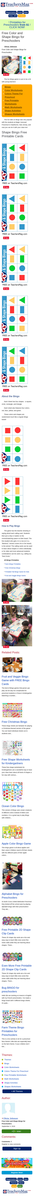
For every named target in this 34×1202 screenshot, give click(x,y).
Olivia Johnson (10, 1118)
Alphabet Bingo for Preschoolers (12, 895)
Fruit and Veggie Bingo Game (15, 576)
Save (7, 74)
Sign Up (17, 1148)
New (26, 1179)
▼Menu (22, 16)
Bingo (8, 87)
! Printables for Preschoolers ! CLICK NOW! (17, 25)
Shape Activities (13, 110)
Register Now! (17, 1173)
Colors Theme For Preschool (16, 1071)
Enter (20, 12)
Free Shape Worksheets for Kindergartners (16, 761)
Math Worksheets (13, 107)
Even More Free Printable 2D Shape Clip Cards (17, 967)
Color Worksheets (14, 90)
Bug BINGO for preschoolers (10, 989)
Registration (11, 12)
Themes (7, 1060)
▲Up (14, 1186)
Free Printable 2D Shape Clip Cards (16, 931)
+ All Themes (17, 1091)
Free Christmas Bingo (12, 568)
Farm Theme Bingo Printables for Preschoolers (13, 1031)
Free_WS (13, 16)
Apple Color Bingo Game (16, 843)
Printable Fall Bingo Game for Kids (17, 572)
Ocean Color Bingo (13, 806)
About (21, 1183)
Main (26, 12)
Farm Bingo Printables (13, 564)
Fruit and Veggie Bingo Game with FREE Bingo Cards (15, 680)
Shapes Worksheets (15, 114)
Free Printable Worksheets (15, 1075)
